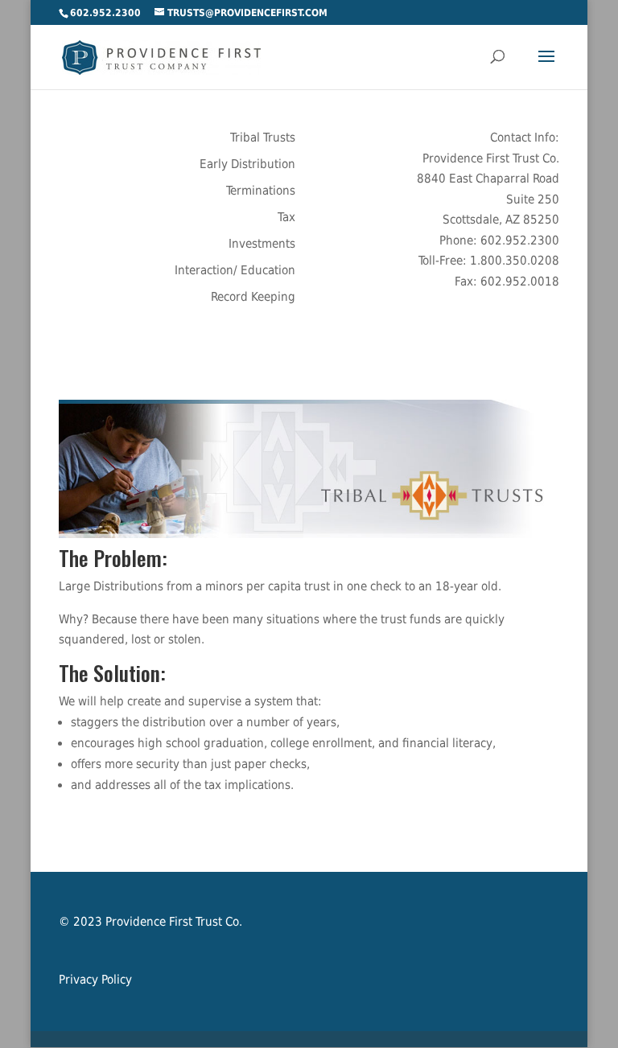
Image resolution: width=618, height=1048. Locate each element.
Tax (286, 217)
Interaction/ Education (235, 270)
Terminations (260, 190)
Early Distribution (247, 164)
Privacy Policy (95, 979)
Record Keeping (253, 297)
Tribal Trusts (262, 137)
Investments (262, 243)
